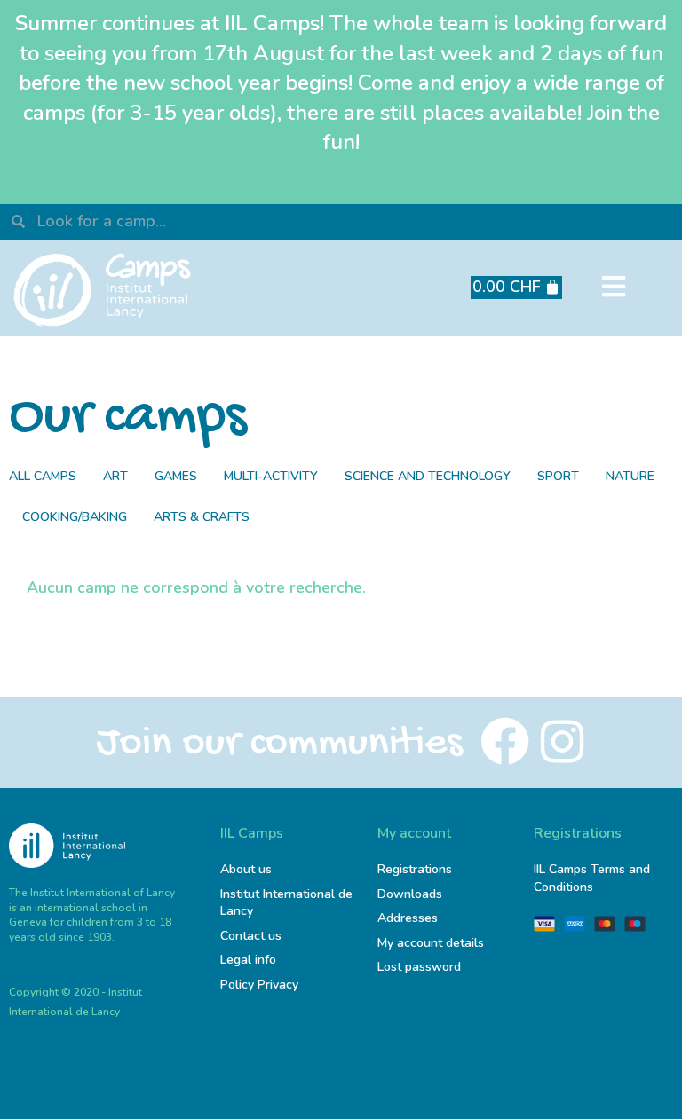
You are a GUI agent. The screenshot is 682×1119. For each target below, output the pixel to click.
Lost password (419, 966)
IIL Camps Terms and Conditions (592, 878)
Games (176, 476)
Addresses (407, 918)
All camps (42, 476)
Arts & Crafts (202, 516)
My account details (430, 942)
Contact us (251, 935)
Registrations (414, 869)
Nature (630, 476)
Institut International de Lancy (286, 903)
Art (115, 476)
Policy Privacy (259, 984)
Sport (558, 476)
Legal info (248, 959)
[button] (614, 287)
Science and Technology (428, 476)
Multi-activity (271, 476)
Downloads (409, 894)
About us (246, 869)
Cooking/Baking (74, 516)
